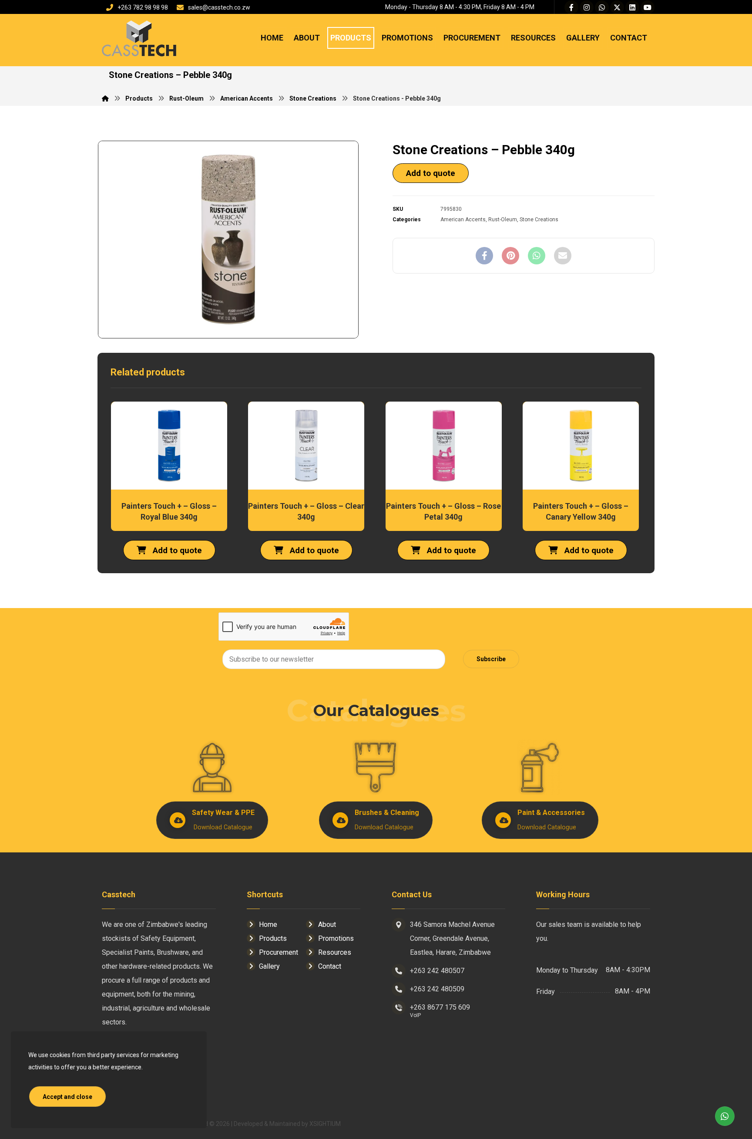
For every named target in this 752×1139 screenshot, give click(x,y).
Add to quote (430, 173)
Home (268, 924)
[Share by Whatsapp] (536, 255)
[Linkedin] (632, 7)
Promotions (336, 938)
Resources (334, 952)
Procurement (278, 952)
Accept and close (67, 1096)
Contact (329, 966)
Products (273, 938)
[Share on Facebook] (484, 255)
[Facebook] (571, 7)
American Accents (463, 219)
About (327, 924)
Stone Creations (539, 219)
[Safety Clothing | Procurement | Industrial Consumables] (138, 40)
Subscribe (491, 659)
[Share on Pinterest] (510, 255)
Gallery (269, 966)
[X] (617, 7)
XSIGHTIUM (325, 1123)
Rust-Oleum (502, 219)
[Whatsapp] (602, 7)
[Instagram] (587, 7)
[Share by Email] (562, 255)
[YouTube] (648, 7)
